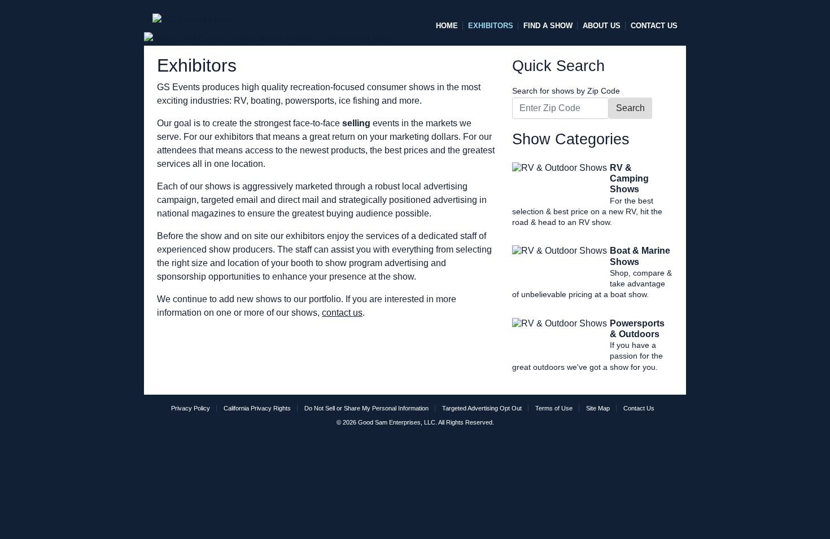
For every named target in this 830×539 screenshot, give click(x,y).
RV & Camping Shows (629, 178)
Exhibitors (490, 25)
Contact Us (654, 25)
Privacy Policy (190, 408)
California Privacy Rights (257, 408)
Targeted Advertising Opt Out (482, 408)
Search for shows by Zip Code (566, 90)
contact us (342, 312)
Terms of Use (554, 408)
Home (447, 25)
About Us (602, 25)
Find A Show (548, 25)
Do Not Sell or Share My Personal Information (366, 408)
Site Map (598, 408)
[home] (191, 15)
